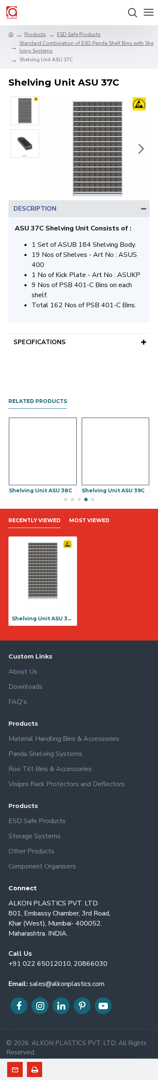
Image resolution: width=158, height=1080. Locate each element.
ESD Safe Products (79, 34)
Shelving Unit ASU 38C (40, 490)
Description (34, 208)
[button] (54, 148)
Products (35, 34)
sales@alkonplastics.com (66, 983)
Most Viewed (89, 520)
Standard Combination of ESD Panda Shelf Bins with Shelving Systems (86, 47)
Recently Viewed (34, 520)
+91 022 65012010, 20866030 (57, 963)
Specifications (39, 342)
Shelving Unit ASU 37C (43, 618)
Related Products (37, 401)
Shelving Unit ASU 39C (113, 490)
